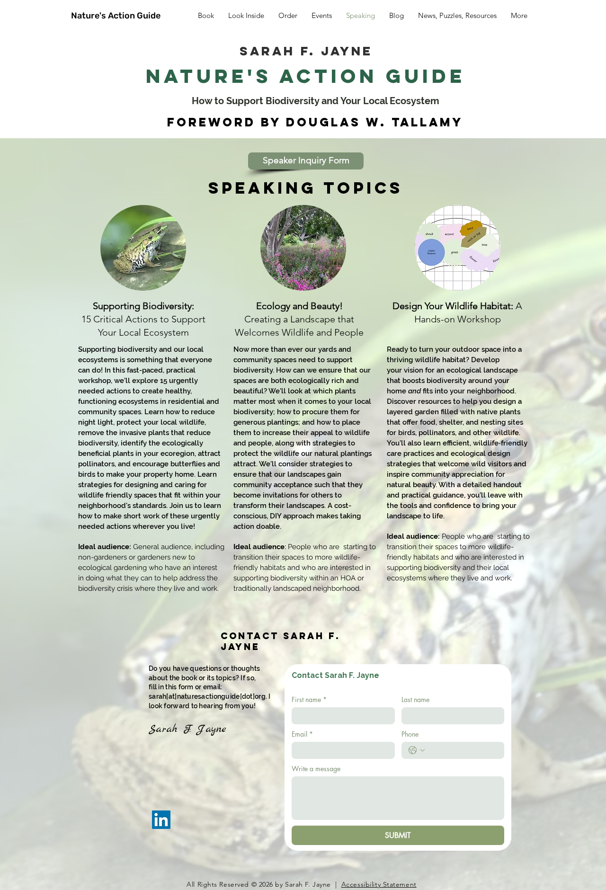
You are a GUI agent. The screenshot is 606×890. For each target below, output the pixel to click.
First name (309, 699)
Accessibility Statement (379, 884)
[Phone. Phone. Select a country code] (416, 750)
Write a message (316, 769)
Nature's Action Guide (115, 15)
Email (302, 734)
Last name (415, 699)
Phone (410, 734)
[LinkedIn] (161, 819)
